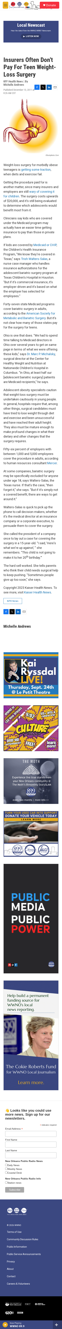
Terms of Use (14, 1232)
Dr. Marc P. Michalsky (41, 354)
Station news (14, 1182)
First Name (11, 1139)
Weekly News (14, 1169)
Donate (51, 5)
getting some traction (36, 169)
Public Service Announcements (24, 1254)
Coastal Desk (14, 1172)
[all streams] (57, 1324)
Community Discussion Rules (22, 1239)
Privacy (11, 1261)
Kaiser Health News (37, 592)
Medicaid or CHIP (44, 245)
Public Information (17, 1247)
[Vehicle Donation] (31, 834)
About (10, 1269)
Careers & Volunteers (18, 1284)
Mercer (52, 463)
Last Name (11, 1150)
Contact (11, 1276)
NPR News (12, 601)
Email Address (14, 1128)
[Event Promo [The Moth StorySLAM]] (31, 781)
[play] (5, 1324)
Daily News (13, 1165)
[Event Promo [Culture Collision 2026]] (31, 728)
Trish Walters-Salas (34, 259)
